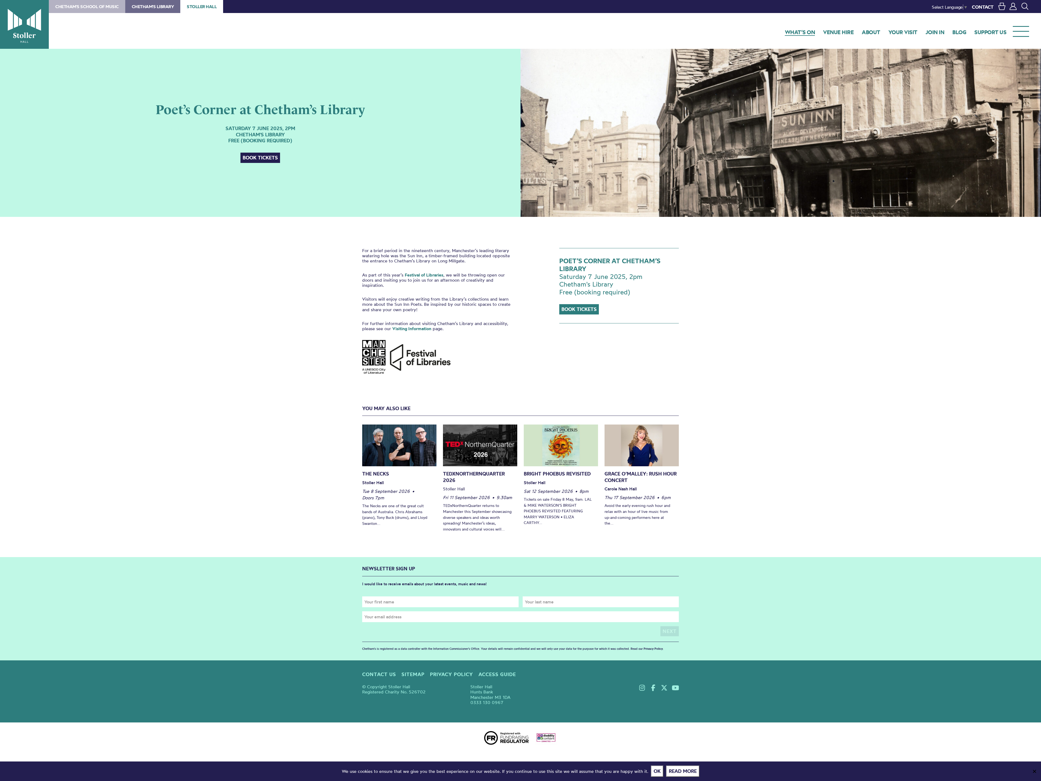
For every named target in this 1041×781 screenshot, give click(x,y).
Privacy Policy (653, 649)
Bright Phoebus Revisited (557, 474)
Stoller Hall (24, 24)
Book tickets (260, 158)
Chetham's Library (153, 6)
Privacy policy (451, 674)
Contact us (379, 674)
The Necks (375, 474)
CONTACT (983, 7)
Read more (683, 771)
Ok (657, 771)
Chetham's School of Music (87, 6)
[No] (1034, 771)
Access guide (497, 674)
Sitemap (413, 674)
